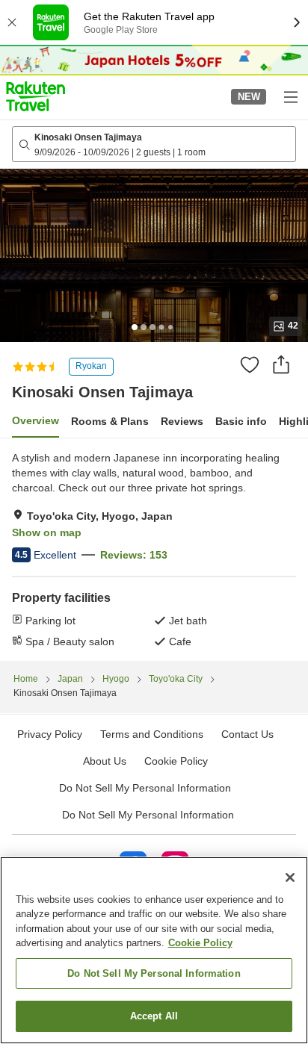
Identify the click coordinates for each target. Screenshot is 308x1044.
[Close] (290, 877)
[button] (35, 96)
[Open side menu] (290, 96)
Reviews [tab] (182, 421)
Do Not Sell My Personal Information (148, 815)
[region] (154, 950)
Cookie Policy (200, 942)
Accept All (154, 1016)
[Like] (249, 364)
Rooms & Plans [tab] (110, 421)
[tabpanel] (154, 549)
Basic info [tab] (241, 421)
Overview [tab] (35, 420)
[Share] (281, 364)
